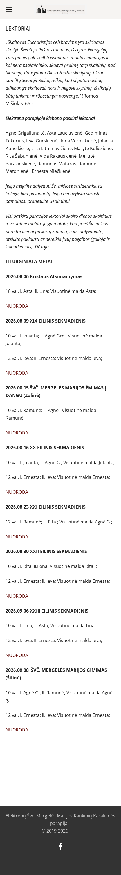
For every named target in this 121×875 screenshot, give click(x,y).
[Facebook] (60, 846)
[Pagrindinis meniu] (9, 9)
